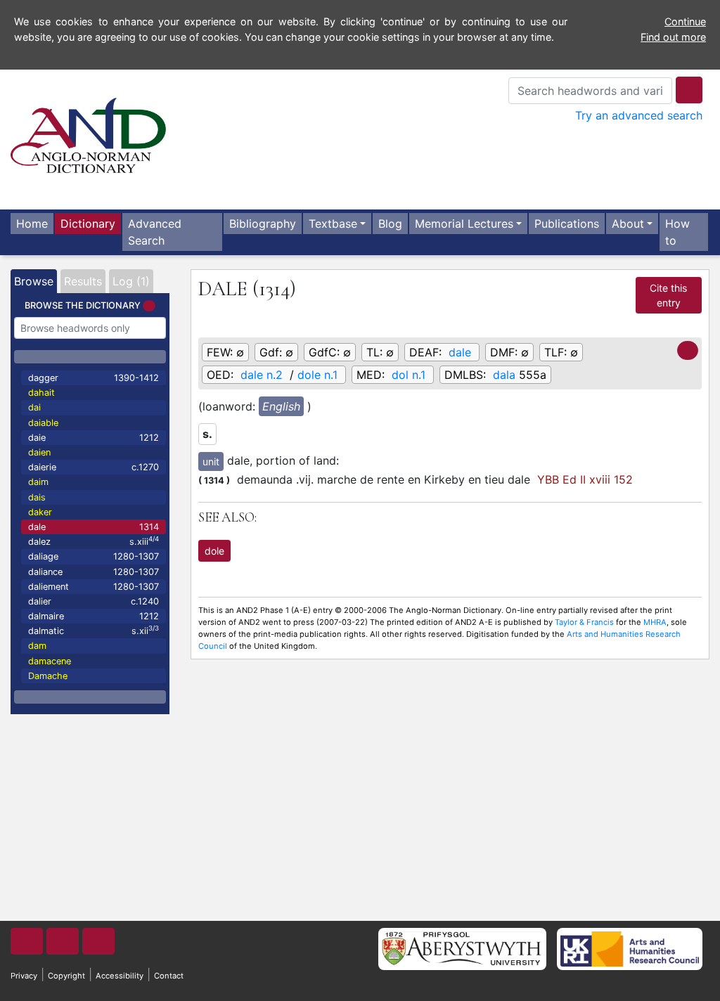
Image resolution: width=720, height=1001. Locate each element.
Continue (685, 21)
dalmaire (93, 616)
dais (37, 497)
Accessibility (119, 976)
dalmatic (93, 630)
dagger (93, 378)
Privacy (24, 976)
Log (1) (131, 281)
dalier (93, 601)
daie (93, 437)
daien (39, 452)
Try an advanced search (638, 115)
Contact (169, 976)
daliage (93, 556)
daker (40, 512)
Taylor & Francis (584, 622)
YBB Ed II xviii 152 (585, 479)
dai (34, 407)
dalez (93, 541)
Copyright (66, 976)
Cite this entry (668, 295)
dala (504, 375)
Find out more (673, 37)
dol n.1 (408, 375)
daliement (93, 586)
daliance (93, 572)
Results (83, 281)
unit (210, 461)
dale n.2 (261, 375)
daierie (93, 467)
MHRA (655, 622)
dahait (41, 392)
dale (93, 527)
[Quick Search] (689, 90)
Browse (33, 281)
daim (38, 482)
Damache (48, 676)
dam (37, 645)
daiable (43, 423)
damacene (49, 661)
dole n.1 (317, 375)
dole (214, 551)
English (281, 406)
